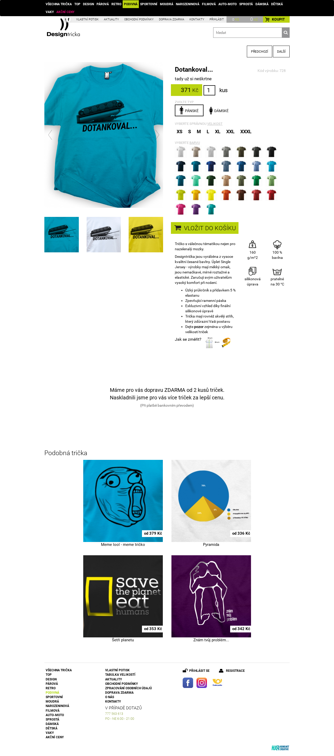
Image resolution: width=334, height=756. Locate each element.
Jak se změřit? (188, 339)
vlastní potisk (87, 19)
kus (223, 90)
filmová (209, 4)
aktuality (111, 19)
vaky (50, 12)
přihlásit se (199, 671)
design (88, 4)
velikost (215, 124)
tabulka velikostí (120, 674)
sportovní (148, 4)
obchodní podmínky (139, 19)
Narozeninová (187, 4)
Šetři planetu (123, 640)
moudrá (166, 4)
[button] (50, 135)
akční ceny (65, 12)
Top (77, 4)
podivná (131, 4)
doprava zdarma (171, 19)
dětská (277, 4)
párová (103, 4)
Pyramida (211, 544)
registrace (235, 671)
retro (116, 4)
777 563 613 (114, 714)
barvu (194, 143)
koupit (278, 19)
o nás (109, 697)
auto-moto (227, 4)
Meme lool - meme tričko (123, 544)
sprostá (246, 4)
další (281, 51)
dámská (262, 4)
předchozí (259, 51)
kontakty (196, 19)
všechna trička (59, 4)
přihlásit (217, 19)
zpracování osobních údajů (128, 688)
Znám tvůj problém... (211, 640)
